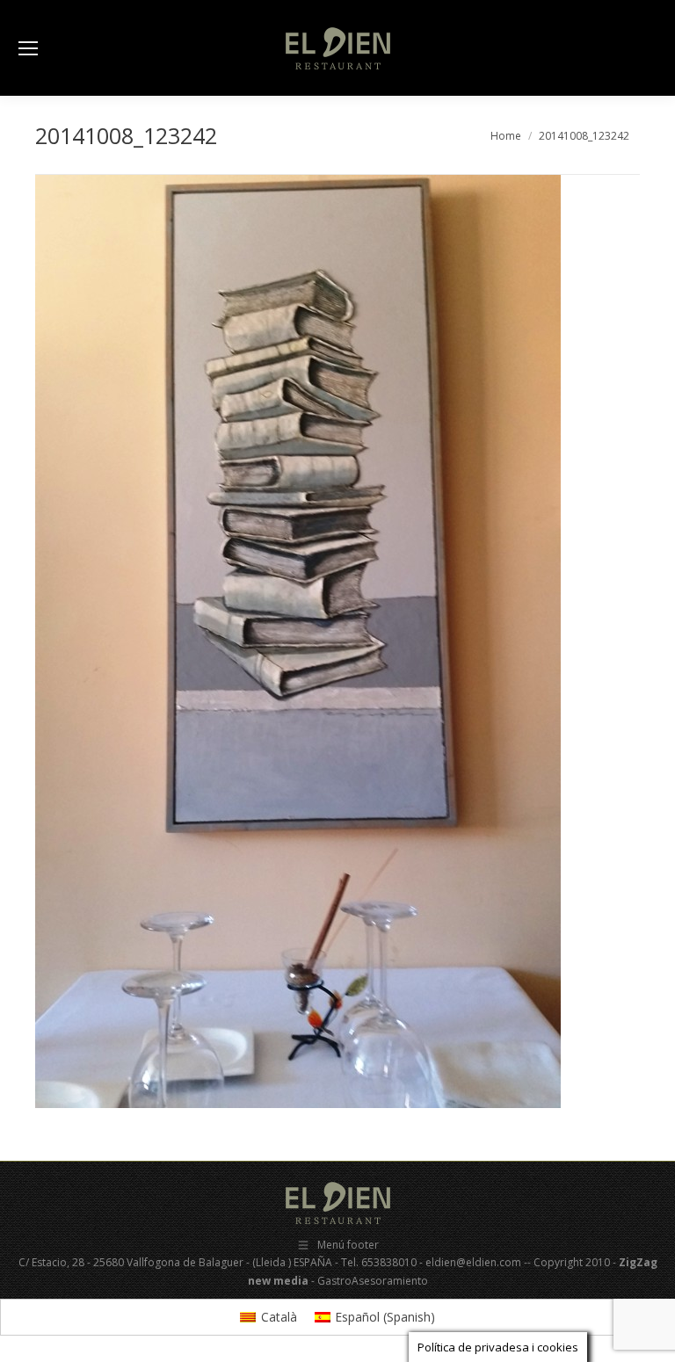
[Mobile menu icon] (28, 48)
